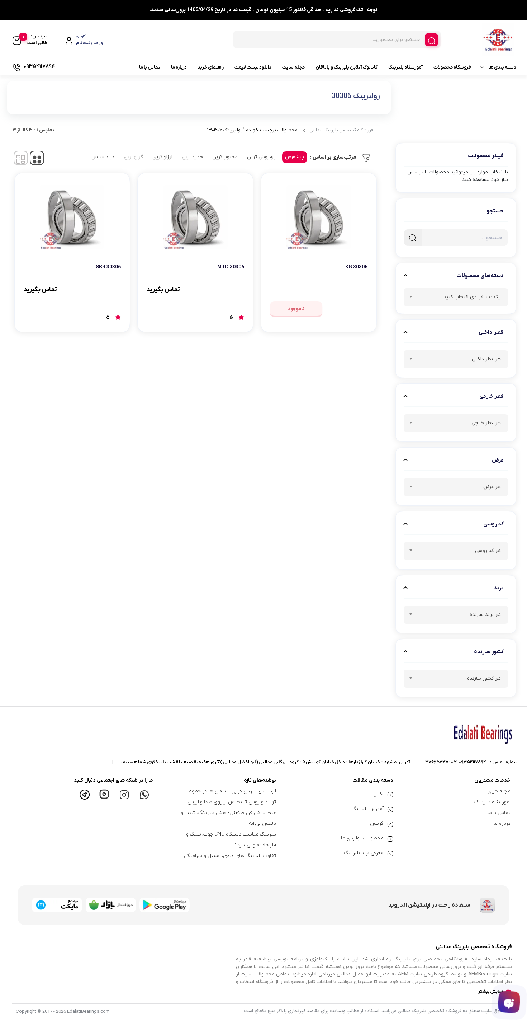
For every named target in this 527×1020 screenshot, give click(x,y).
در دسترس (102, 157)
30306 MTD (230, 267)
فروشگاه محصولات (452, 67)
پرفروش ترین (261, 157)
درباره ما (179, 67)
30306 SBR (108, 267)
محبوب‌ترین (225, 157)
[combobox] (456, 297)
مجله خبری (499, 791)
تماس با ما (149, 67)
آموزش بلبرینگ (368, 808)
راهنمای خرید (211, 67)
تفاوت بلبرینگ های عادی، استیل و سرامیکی (230, 855)
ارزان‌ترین (162, 157)
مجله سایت (293, 67)
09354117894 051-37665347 (455, 762)
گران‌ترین (133, 157)
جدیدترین (192, 157)
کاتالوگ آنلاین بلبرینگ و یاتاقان (346, 67)
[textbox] (456, 298)
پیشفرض (294, 157)
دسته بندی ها (502, 67)
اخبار (379, 794)
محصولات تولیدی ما (362, 838)
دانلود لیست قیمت (252, 67)
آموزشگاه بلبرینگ (405, 67)
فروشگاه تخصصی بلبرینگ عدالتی (341, 130)
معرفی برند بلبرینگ (364, 853)
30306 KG (356, 267)
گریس (377, 823)
